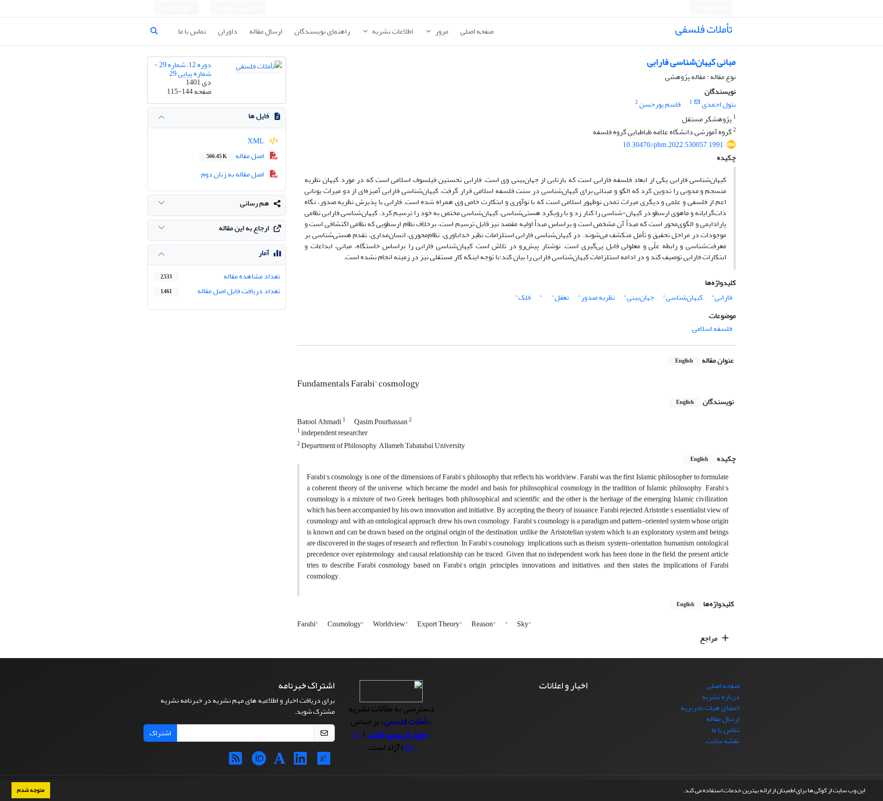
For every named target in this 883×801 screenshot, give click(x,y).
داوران (227, 31)
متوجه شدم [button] (31, 789)
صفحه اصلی (476, 31)
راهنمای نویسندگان (322, 31)
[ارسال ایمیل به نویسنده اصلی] (697, 102)
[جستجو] (157, 31)
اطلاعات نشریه (392, 31)
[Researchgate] (324, 761)
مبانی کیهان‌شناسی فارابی (691, 62)
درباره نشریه (721, 697)
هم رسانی (254, 203)
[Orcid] (259, 761)
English (708, 8)
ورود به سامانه (235, 8)
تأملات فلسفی (703, 29)
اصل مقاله (235, 156)
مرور (441, 31)
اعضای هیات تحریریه (710, 708)
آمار (263, 253)
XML (256, 141)
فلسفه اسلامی (712, 328)
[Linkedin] (300, 761)
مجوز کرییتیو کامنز (397, 734)
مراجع (709, 638)
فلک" (523, 297)
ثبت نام (172, 8)
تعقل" (560, 297)
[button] (680, 791)
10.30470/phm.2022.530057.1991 (673, 145)
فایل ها (258, 116)
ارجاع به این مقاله (244, 228)
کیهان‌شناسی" (683, 297)
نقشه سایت (723, 741)
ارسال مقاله (265, 31)
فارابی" (721, 297)
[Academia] (279, 761)
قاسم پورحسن (660, 104)
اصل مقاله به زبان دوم (233, 174)
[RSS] (235, 761)
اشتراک (160, 733)
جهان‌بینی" (639, 297)
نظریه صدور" (596, 297)
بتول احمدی (719, 104)
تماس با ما (192, 31)
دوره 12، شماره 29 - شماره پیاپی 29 (182, 69)
